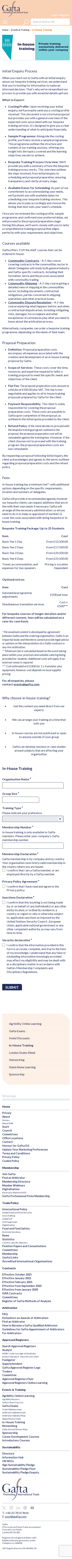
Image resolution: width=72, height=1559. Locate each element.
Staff (5, 1126)
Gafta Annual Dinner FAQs (15, 1429)
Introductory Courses (16, 1440)
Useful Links (10, 1257)
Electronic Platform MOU (14, 1192)
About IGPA (7, 1123)
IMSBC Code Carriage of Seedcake (19, 1353)
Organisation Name (16, 779)
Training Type (12, 808)
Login (54, 15)
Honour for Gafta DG (15, 1145)
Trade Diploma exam (12, 1409)
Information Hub (12, 1457)
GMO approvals (9, 1222)
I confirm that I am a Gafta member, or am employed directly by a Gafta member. (33, 872)
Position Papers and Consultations (24, 1246)
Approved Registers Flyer (18, 1379)
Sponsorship (17, 1074)
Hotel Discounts (19, 1038)
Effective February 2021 (17, 1282)
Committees (10, 1134)
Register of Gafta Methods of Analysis (26, 1301)
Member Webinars (13, 1185)
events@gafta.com (26, 684)
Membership (10, 1167)
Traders (7, 1371)
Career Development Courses (20, 1436)
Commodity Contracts (23, 260)
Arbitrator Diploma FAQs (14, 1415)
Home (6, 1106)
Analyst (7, 1350)
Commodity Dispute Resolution (29, 302)
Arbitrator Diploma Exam (14, 1412)
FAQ (5, 1314)
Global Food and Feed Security (17, 1212)
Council (7, 1130)
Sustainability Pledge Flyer (19, 1468)
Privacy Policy (11, 1157)
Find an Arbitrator (13, 1177)
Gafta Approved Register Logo (21, 1367)
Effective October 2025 (17, 1274)
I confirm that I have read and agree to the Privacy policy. (33, 888)
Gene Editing (8, 1215)
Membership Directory (16, 1181)
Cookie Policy (10, 1160)
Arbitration (9, 1307)
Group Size (10, 793)
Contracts (9, 1268)
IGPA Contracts (12, 1293)
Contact (7, 1141)
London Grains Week (22, 1052)
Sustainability (11, 1447)
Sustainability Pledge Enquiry (20, 1472)
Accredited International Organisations (27, 1261)
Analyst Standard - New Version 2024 (20, 1356)
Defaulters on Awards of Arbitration (25, 1317)
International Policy (14, 1209)
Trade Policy (10, 1203)
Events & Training (20, 29)
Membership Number (17, 827)
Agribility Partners (11, 1399)
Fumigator (8, 1359)
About (6, 1116)
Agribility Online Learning (25, 1023)
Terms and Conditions (16, 1153)
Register (65, 15)
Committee (9, 1375)
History (6, 1120)
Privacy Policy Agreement (20, 881)
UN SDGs (8, 1461)
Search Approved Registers (19, 1346)
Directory (8, 1453)
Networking (17, 1059)
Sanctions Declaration (17, 897)
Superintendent (12, 1363)
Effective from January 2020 (20, 1289)
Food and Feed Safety (16, 1228)
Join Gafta (9, 1174)
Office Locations (12, 1138)
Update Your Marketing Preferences (25, 1149)
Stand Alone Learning (22, 1067)
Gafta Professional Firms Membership (26, 1196)
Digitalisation (11, 1189)
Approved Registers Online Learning (24, 1382)
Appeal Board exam (11, 1419)
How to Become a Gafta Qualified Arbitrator (30, 1325)
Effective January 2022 (16, 1278)
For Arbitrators (11, 1333)
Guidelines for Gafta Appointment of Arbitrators (33, 1329)
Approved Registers (15, 1339)
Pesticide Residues (11, 1232)
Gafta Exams (17, 1031)
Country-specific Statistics (15, 1242)
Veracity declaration (16, 940)
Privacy (6, 1112)
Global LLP (7, 1219)
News (5, 1235)
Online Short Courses (12, 1402)
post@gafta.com (15, 1516)
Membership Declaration (19, 854)
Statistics (8, 1239)
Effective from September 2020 (21, 1285)
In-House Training (21, 1045)
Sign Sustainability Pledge (18, 1464)
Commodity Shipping (22, 283)
